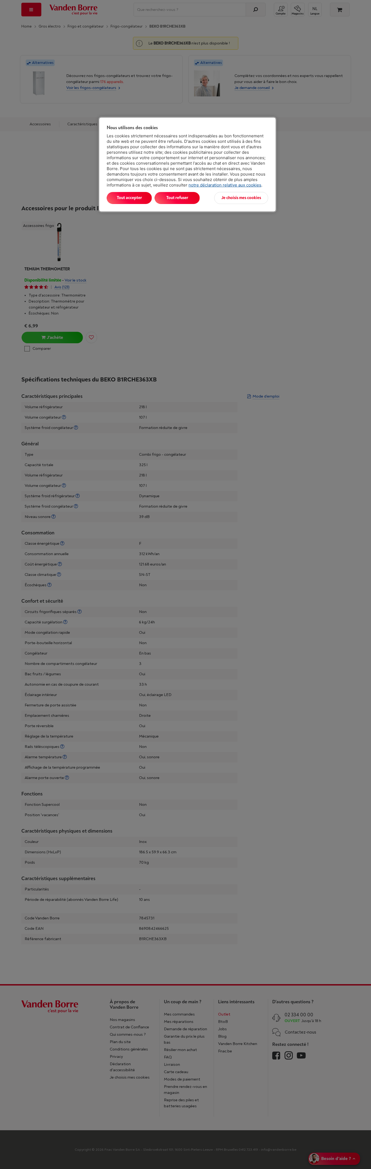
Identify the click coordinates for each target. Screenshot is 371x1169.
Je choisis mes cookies (241, 197)
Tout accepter (129, 197)
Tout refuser (177, 197)
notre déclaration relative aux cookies (225, 185)
